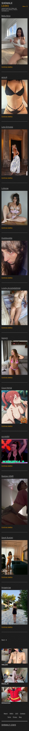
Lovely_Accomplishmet (11, 288)
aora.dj (4, 77)
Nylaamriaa (6, 587)
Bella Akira (5, 16)
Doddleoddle (6, 238)
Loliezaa (4, 188)
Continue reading (6, 67)
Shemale (6, 4)
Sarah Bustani (7, 538)
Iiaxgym (4, 338)
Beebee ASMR (7, 476)
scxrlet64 (5, 436)
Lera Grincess (7, 127)
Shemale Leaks (8, 725)
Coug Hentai (6, 388)
